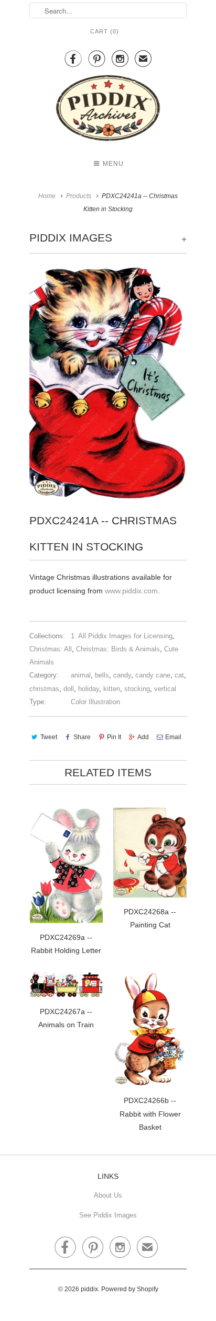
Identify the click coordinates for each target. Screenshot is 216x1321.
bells (102, 675)
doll (68, 689)
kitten (111, 689)
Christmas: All (50, 649)
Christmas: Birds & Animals (118, 649)
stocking (137, 689)
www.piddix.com (131, 591)
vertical (165, 689)
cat (179, 675)
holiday (88, 689)
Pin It (114, 737)
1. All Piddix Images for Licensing (121, 636)
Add (143, 737)
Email (173, 737)
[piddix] (108, 110)
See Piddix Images (108, 1215)
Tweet (48, 737)
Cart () (104, 31)
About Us (108, 1195)
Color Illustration (95, 702)
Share (82, 737)
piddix (89, 1289)
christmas (44, 689)
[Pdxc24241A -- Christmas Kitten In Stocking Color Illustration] (108, 383)
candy (122, 675)
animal (81, 675)
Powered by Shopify (129, 1289)
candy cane (152, 675)
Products (78, 196)
